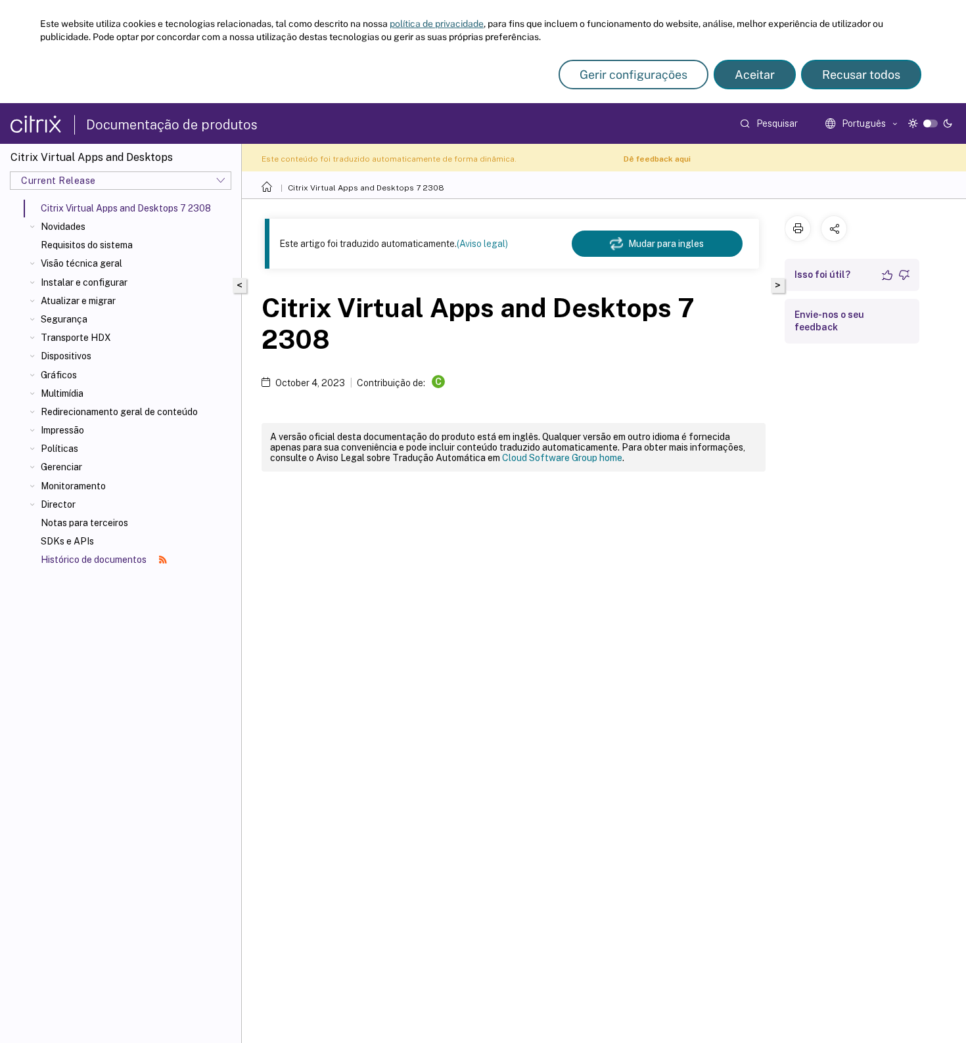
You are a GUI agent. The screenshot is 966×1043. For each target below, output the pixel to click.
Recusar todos (861, 74)
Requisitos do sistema (87, 245)
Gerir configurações (633, 74)
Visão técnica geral (81, 263)
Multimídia (62, 393)
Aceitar (755, 74)
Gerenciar (61, 467)
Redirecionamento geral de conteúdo (119, 412)
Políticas (59, 448)
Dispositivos (66, 356)
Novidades (63, 226)
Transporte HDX (76, 337)
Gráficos (59, 375)
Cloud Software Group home (562, 458)
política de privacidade (437, 23)
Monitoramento (73, 486)
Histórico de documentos (95, 559)
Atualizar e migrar (78, 301)
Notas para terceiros (84, 523)
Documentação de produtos (172, 125)
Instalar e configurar (84, 282)
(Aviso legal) (482, 243)
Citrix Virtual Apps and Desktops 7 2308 (366, 187)
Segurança (64, 319)
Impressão (62, 430)
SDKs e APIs (67, 541)
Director (58, 504)
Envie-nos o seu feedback (829, 320)
